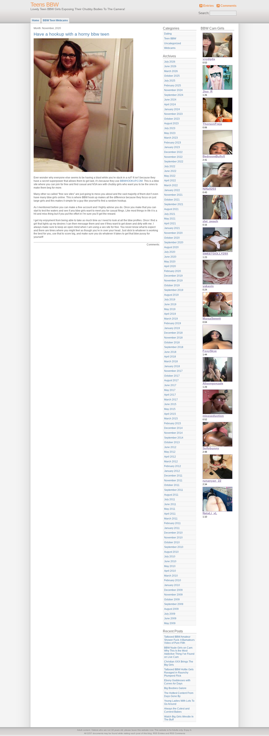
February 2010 (172, 580)
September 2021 (173, 204)
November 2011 (173, 480)
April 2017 (170, 394)
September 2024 (173, 95)
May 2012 (169, 451)
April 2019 (170, 313)
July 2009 (169, 613)
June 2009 (170, 618)
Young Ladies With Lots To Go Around (179, 702)
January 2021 (172, 228)
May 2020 (169, 261)
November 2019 (173, 280)
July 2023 (169, 128)
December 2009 (173, 590)
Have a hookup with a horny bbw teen (71, 34)
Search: (203, 13)
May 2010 (169, 566)
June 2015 (170, 404)
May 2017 (169, 390)
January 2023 (172, 147)
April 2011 (170, 513)
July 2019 (169, 299)
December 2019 (173, 275)
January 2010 (172, 585)
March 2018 (171, 361)
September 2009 (173, 604)
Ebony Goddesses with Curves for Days (177, 682)
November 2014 (173, 432)
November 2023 (173, 113)
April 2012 (170, 456)
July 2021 (169, 214)
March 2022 (171, 185)
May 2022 (169, 175)
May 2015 (169, 409)
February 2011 (172, 523)
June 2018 (170, 352)
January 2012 (172, 471)
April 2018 (170, 356)
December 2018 (173, 332)
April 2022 (170, 180)
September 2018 (173, 347)
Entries (208, 5)
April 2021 (170, 223)
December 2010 (173, 532)
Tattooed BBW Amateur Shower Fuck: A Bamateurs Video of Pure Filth (179, 639)
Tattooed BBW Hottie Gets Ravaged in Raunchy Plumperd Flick (179, 672)
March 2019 (171, 318)
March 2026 (171, 71)
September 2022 (173, 161)
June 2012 (170, 447)
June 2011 (170, 504)
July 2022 (169, 166)
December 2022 (173, 152)
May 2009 (169, 623)
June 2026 (170, 66)
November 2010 (173, 537)
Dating (168, 33)
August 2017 (171, 380)
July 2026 (169, 61)
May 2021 (169, 218)
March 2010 (171, 575)
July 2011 (169, 499)
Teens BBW (44, 4)
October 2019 (172, 285)
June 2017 (170, 385)
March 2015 (171, 418)
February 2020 (172, 271)
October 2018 (172, 342)
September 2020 (173, 242)
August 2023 (171, 123)
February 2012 (172, 466)
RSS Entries (159, 733)
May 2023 (169, 133)
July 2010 (169, 556)
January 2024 (172, 109)
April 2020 (170, 266)
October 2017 (172, 375)
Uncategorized (172, 43)
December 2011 (173, 475)
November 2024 (173, 90)
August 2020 (171, 247)
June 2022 (170, 171)
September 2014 (173, 437)
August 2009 (171, 609)
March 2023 (171, 137)
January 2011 (172, 528)
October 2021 (172, 199)
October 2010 (172, 542)
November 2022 (173, 156)
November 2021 (173, 194)
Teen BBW (170, 38)
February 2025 (172, 85)
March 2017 (171, 399)
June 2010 (170, 561)
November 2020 (173, 233)
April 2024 (170, 104)
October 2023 (172, 118)
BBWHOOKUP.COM (131, 180)
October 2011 (171, 485)
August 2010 (171, 551)
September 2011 (173, 489)
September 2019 (173, 290)
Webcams (169, 48)
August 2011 (171, 494)
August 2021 (171, 209)
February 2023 (172, 142)
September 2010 (173, 547)
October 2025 (172, 75)
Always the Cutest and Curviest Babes (177, 710)
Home (35, 20)
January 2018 (172, 366)
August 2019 (171, 294)
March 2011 (171, 518)
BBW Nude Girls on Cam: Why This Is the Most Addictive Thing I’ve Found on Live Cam (179, 652)
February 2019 (172, 323)
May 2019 (169, 309)
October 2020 (172, 237)
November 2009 (173, 594)
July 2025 (169, 80)
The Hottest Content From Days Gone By (178, 695)
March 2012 (171, 461)
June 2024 (170, 99)
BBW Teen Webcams (55, 20)
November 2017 (173, 370)
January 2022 (172, 190)
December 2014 (173, 428)
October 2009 (172, 599)
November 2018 (173, 337)
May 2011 (169, 508)
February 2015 (172, 423)
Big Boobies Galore (175, 688)
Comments (228, 5)
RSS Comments (177, 733)
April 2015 (170, 413)
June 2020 (170, 256)
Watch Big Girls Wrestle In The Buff (179, 718)
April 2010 (170, 570)
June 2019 (170, 304)
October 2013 (172, 442)
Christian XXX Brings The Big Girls (178, 663)
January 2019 (172, 328)
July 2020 (169, 251)
